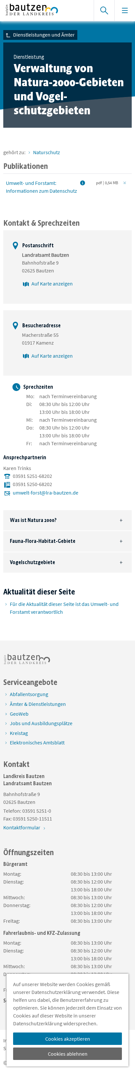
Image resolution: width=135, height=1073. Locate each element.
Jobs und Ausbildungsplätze (41, 723)
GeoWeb (19, 713)
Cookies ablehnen (67, 1053)
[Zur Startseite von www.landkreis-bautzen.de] (45, 10)
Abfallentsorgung (29, 694)
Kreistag (19, 733)
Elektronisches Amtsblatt (37, 742)
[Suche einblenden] (104, 10)
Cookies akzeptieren (67, 1038)
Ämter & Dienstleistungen (38, 704)
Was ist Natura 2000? (33, 520)
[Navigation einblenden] (124, 10)
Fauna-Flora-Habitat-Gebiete (42, 541)
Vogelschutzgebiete (32, 562)
